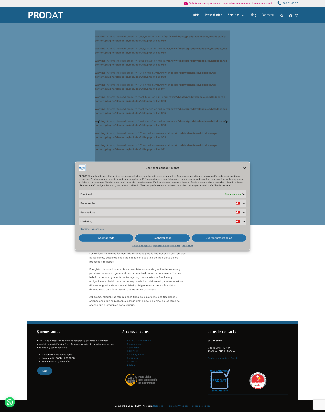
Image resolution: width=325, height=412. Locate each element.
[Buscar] (281, 15)
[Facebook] (290, 15)
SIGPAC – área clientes (139, 340)
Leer (44, 371)
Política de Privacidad (177, 406)
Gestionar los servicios (92, 229)
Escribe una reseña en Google (223, 358)
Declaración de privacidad (166, 245)
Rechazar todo (162, 238)
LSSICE (131, 365)
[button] (244, 168)
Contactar (132, 361)
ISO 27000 (132, 351)
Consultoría (133, 347)
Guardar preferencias (219, 238)
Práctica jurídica (135, 354)
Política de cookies (142, 245)
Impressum (187, 245)
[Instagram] (296, 15)
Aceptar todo (106, 238)
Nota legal (158, 406)
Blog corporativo (135, 344)
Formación (132, 358)
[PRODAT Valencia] (46, 15)
